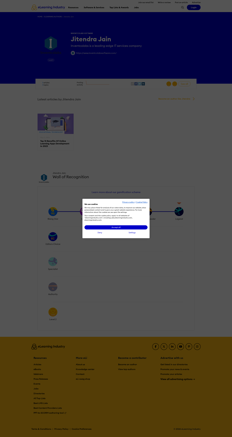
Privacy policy (128, 202)
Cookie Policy (142, 202)
